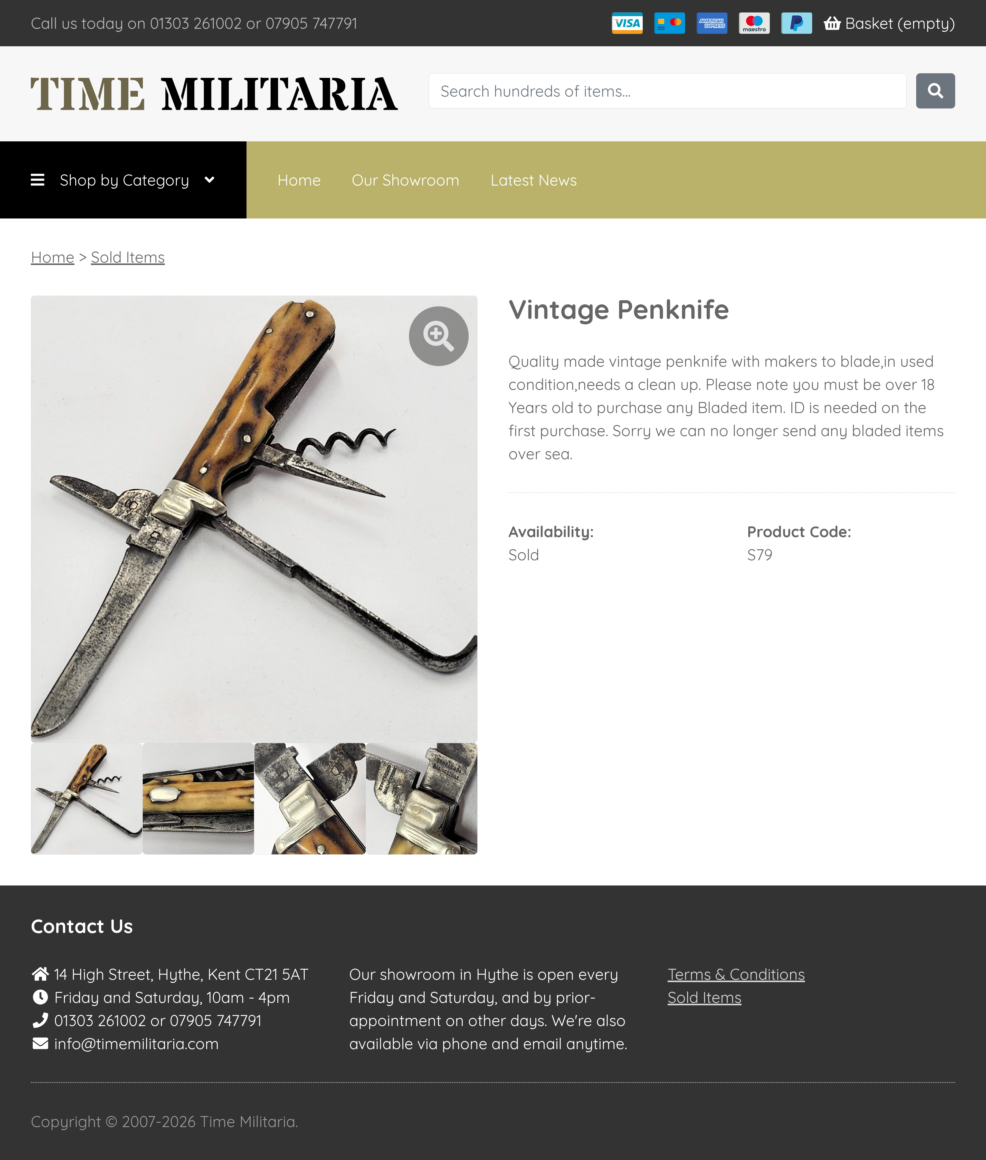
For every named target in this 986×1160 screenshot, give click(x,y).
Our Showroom (406, 179)
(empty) (900, 23)
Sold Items (128, 257)
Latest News (533, 179)
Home (299, 179)
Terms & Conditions (736, 974)
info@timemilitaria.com (136, 1043)
